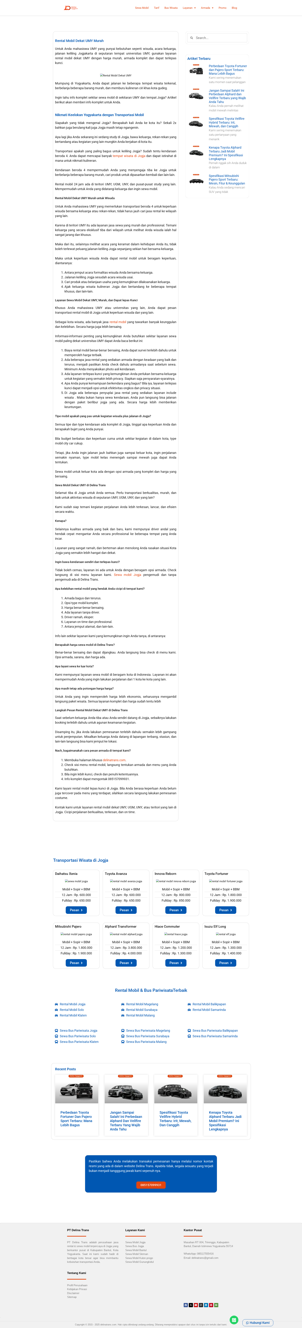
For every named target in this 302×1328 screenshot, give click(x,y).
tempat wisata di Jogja (129, 156)
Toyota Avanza (116, 874)
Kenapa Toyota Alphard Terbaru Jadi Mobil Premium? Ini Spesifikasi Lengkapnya (226, 153)
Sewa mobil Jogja (127, 575)
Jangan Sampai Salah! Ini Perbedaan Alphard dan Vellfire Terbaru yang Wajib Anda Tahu (227, 96)
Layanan (187, 7)
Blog (234, 7)
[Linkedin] (206, 1305)
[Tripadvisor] (216, 1305)
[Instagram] (201, 1305)
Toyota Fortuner (216, 874)
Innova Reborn (165, 874)
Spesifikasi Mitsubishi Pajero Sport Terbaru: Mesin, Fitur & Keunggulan (227, 179)
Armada (205, 7)
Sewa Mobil (142, 7)
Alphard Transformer (120, 926)
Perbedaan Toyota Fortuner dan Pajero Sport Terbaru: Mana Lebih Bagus (228, 69)
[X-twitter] (191, 1305)
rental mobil (118, 322)
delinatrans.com (114, 760)
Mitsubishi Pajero (68, 926)
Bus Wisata (171, 7)
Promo (222, 7)
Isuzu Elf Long (215, 926)
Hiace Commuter (167, 926)
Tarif (156, 7)
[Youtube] (196, 1305)
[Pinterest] (211, 1305)
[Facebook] (186, 1305)
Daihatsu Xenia (66, 874)
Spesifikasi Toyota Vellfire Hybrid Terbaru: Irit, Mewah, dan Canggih (227, 122)
